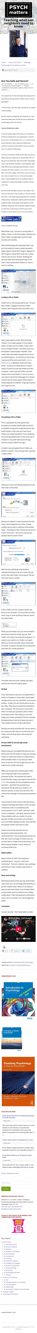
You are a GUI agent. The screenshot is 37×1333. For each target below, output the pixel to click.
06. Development (9, 1256)
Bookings (27, 62)
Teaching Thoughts (8, 1292)
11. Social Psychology (10, 1268)
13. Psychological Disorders (12, 1272)
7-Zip (3, 782)
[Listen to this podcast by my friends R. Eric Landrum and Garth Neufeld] (18, 1226)
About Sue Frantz (15, 62)
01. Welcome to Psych (10, 1244)
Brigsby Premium (23, 1327)
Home (3, 62)
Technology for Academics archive (13, 65)
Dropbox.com (21, 140)
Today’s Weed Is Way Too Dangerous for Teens (17, 1140)
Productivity (28, 88)
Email (16, 88)
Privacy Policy (6, 1327)
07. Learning (7, 1258)
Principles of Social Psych (10, 1277)
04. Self (6, 1280)
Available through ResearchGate (11, 1209)
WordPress (18, 1329)
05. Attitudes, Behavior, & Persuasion (15, 1282)
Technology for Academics (11, 86)
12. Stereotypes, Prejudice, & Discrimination (16, 1289)
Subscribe (6, 1189)
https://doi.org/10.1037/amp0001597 (12, 1206)
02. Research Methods (10, 1247)
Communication (7, 88)
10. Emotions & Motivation (11, 1265)
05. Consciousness (9, 1254)
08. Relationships (9, 1287)
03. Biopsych (7, 1249)
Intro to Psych (7, 1242)
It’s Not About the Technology (22, 962)
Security (5, 90)
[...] (3, 1135)
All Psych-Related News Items (10, 1173)
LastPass (21, 170)
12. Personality (8, 1270)
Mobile (20, 88)
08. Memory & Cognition (11, 1261)
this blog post (30, 170)
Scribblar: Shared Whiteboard (19, 965)
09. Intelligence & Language (12, 1263)
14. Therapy (7, 1275)
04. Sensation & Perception (12, 1251)
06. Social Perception (10, 1284)
